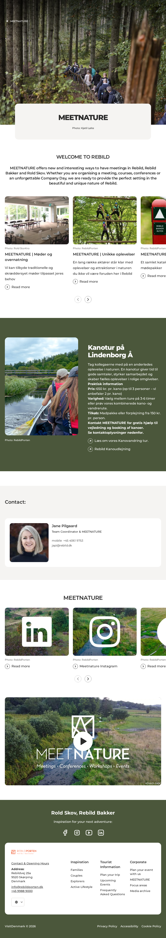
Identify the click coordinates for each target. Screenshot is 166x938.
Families (77, 870)
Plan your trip (110, 875)
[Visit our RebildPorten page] (65, 832)
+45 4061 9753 (73, 540)
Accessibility (129, 926)
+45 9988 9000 (22, 891)
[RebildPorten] (23, 852)
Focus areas (138, 885)
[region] (83, 741)
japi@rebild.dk (62, 545)
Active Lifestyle (82, 887)
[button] (37, 268)
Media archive (140, 891)
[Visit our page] (77, 832)
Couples (76, 875)
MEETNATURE (140, 879)
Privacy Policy (107, 926)
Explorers (77, 881)
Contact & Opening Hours (30, 863)
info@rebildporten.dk (27, 887)
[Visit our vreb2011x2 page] (89, 832)
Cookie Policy (151, 926)
